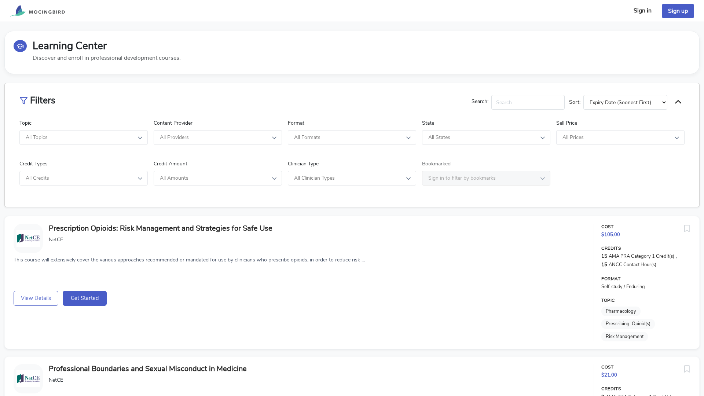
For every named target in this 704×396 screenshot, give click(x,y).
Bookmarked (436, 163)
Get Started (85, 298)
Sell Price (566, 123)
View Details (36, 298)
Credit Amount (170, 163)
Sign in (643, 11)
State (428, 123)
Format (296, 123)
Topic (25, 123)
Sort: (574, 102)
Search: (480, 101)
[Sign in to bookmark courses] (686, 228)
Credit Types (33, 163)
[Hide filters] (678, 102)
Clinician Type (303, 163)
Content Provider (173, 123)
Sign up (678, 11)
